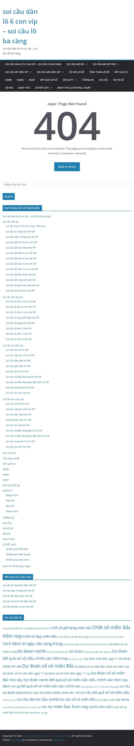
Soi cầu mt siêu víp (16, 72)
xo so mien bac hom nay (65, 706)
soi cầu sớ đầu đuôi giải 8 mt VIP (23, 376)
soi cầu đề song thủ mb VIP (20, 279)
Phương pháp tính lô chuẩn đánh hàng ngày (100, 687)
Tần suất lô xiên (35, 707)
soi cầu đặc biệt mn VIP (18, 414)
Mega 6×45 (12, 495)
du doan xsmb (31, 651)
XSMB (8, 79)
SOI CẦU (103, 79)
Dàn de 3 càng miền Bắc (57, 651)
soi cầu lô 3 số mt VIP (17, 371)
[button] (86, 64)
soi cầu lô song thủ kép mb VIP (22, 317)
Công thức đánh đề (101, 644)
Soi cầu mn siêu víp (48, 72)
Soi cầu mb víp (75, 64)
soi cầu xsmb (47, 699)
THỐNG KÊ (88, 79)
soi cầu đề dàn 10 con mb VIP (22, 269)
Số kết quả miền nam (17, 559)
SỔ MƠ (9, 87)
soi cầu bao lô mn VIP (17, 403)
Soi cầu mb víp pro (104, 64)
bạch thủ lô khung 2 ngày (74, 87)
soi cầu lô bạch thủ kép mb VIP (22, 285)
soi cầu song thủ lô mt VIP (20, 387)
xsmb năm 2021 (101, 706)
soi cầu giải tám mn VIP (18, 419)
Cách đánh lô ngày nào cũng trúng (32, 643)
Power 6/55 (12, 511)
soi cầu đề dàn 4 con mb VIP (21, 253)
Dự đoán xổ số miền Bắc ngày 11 (23, 673)
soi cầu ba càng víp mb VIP (20, 231)
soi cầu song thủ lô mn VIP (20, 441)
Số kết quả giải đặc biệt (17, 707)
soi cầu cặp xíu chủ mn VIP (20, 409)
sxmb (5, 707)
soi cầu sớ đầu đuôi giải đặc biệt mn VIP (28, 435)
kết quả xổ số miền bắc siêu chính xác (51, 686)
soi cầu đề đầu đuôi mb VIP (21, 274)
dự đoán (76, 651)
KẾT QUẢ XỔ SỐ (49, 79)
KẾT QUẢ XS (121, 72)
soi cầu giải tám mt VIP (18, 366)
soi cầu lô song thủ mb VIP (20, 322)
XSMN (20, 79)
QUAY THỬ (24, 87)
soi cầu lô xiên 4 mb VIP (19, 339)
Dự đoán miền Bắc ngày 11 (101, 659)
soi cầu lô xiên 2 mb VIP (19, 328)
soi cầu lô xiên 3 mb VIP (19, 333)
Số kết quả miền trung (18, 554)
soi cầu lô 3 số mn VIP (17, 425)
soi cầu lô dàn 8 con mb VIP (21, 312)
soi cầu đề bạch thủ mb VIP (21, 247)
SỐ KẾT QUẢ (42, 87)
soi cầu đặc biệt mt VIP (18, 360)
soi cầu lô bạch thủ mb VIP (20, 290)
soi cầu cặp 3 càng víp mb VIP (22, 236)
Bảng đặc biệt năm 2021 (39, 628)
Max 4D (10, 505)
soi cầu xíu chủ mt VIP (18, 392)
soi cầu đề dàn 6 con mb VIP (21, 258)
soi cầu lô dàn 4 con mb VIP (21, 301)
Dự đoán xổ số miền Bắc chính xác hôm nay (102, 666)
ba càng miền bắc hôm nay (15, 628)
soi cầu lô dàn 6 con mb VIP (21, 306)
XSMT (32, 79)
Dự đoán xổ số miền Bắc (48, 666)
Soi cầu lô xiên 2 (9, 700)
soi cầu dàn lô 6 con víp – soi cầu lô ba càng (33, 64)
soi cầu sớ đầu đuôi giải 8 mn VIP (24, 430)
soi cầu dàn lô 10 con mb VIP (21, 242)
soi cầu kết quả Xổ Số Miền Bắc (105, 692)
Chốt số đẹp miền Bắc (40, 636)
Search (8, 196)
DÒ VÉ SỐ (118, 79)
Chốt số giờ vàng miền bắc (71, 627)
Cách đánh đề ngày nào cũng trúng (77, 644)
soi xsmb (122, 699)
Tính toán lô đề (99, 72)
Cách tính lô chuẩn (98, 637)
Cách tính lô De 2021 (115, 637)
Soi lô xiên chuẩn (105, 699)
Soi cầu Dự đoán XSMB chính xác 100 (54, 693)
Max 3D (10, 500)
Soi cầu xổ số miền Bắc (77, 699)
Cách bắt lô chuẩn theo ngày (73, 636)
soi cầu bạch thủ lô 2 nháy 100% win (26, 226)
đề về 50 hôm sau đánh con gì (31, 712)
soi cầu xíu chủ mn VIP (18, 446)
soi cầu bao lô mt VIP (17, 349)
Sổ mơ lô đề (76, 72)
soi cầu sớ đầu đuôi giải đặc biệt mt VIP (27, 382)
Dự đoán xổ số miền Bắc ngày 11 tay (67, 673)
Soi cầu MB (26, 699)
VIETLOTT (68, 79)
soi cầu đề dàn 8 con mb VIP (21, 263)
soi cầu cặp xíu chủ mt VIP (20, 355)
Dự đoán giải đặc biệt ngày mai (97, 651)
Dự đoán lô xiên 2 (76, 659)
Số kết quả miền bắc (17, 548)
